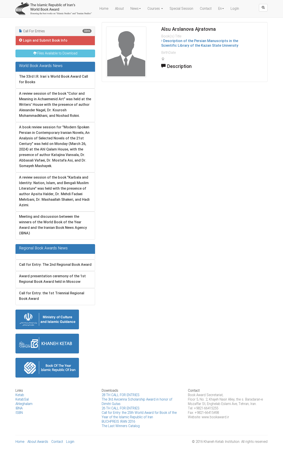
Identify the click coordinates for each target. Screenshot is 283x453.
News (134, 9)
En (220, 9)
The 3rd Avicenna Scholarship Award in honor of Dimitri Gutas (137, 402)
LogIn (235, 9)
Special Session (181, 9)
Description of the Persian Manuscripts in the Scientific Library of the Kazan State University (199, 43)
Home (103, 9)
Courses (154, 9)
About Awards (37, 442)
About (119, 9)
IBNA (19, 408)
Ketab (19, 395)
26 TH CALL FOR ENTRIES (121, 408)
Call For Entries (56, 31)
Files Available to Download (56, 53)
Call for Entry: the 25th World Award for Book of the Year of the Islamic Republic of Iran (139, 415)
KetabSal (22, 399)
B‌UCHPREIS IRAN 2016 (118, 421)
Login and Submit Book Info (44, 40)
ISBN (19, 413)
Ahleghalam (24, 404)
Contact (206, 9)
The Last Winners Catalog (121, 426)
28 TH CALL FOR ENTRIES (121, 395)
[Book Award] (54, 5)
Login (70, 442)
